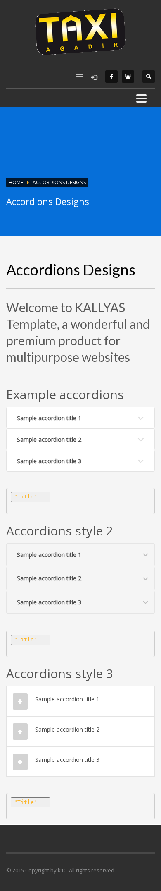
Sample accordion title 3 (49, 461)
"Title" (25, 497)
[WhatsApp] (128, 76)
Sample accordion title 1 (49, 418)
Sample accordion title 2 (49, 439)
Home (16, 182)
